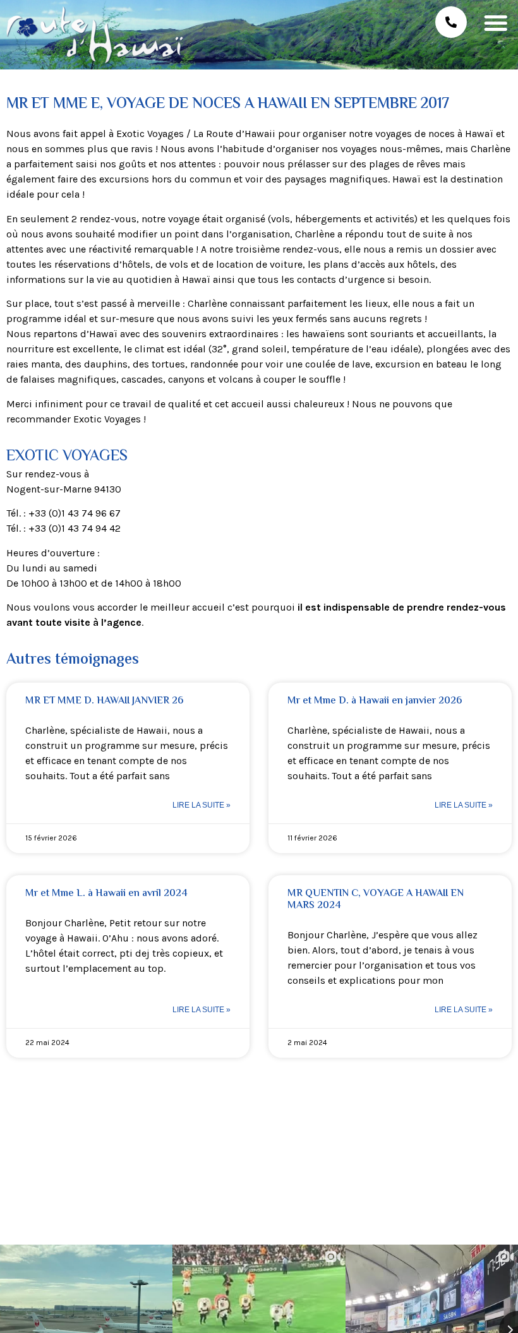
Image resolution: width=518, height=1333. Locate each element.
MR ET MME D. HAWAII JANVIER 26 (104, 701)
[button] (495, 22)
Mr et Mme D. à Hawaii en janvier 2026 (374, 701)
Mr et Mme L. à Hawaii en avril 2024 (106, 894)
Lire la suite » (201, 805)
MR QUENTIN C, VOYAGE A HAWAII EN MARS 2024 (375, 900)
